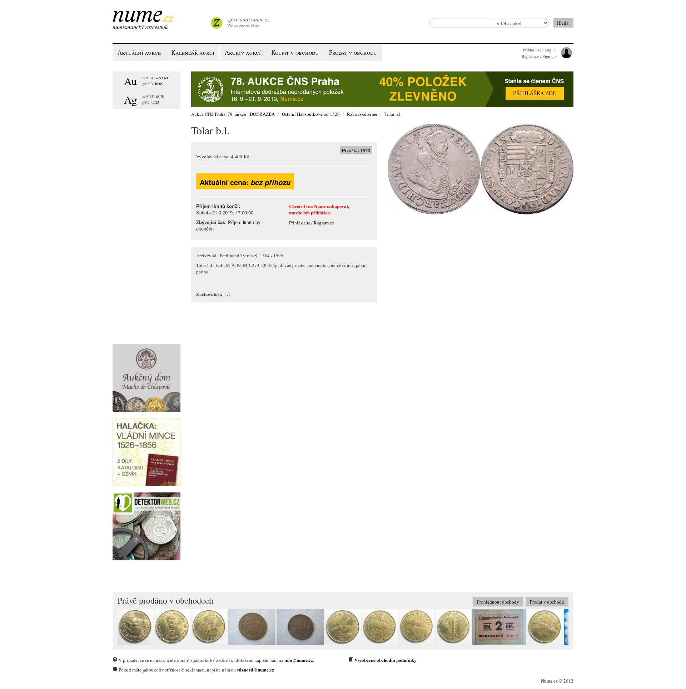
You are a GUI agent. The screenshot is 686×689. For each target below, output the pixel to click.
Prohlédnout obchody (498, 602)
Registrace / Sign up (539, 56)
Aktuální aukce (139, 52)
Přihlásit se (299, 222)
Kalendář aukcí (192, 52)
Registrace (324, 222)
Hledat (563, 23)
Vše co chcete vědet (248, 22)
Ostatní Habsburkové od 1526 (311, 114)
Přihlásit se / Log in (539, 50)
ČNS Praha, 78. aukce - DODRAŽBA (240, 114)
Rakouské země (362, 114)
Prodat (353, 52)
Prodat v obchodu (547, 602)
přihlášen (320, 212)
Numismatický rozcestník (140, 26)
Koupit (295, 52)
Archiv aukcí (243, 52)
